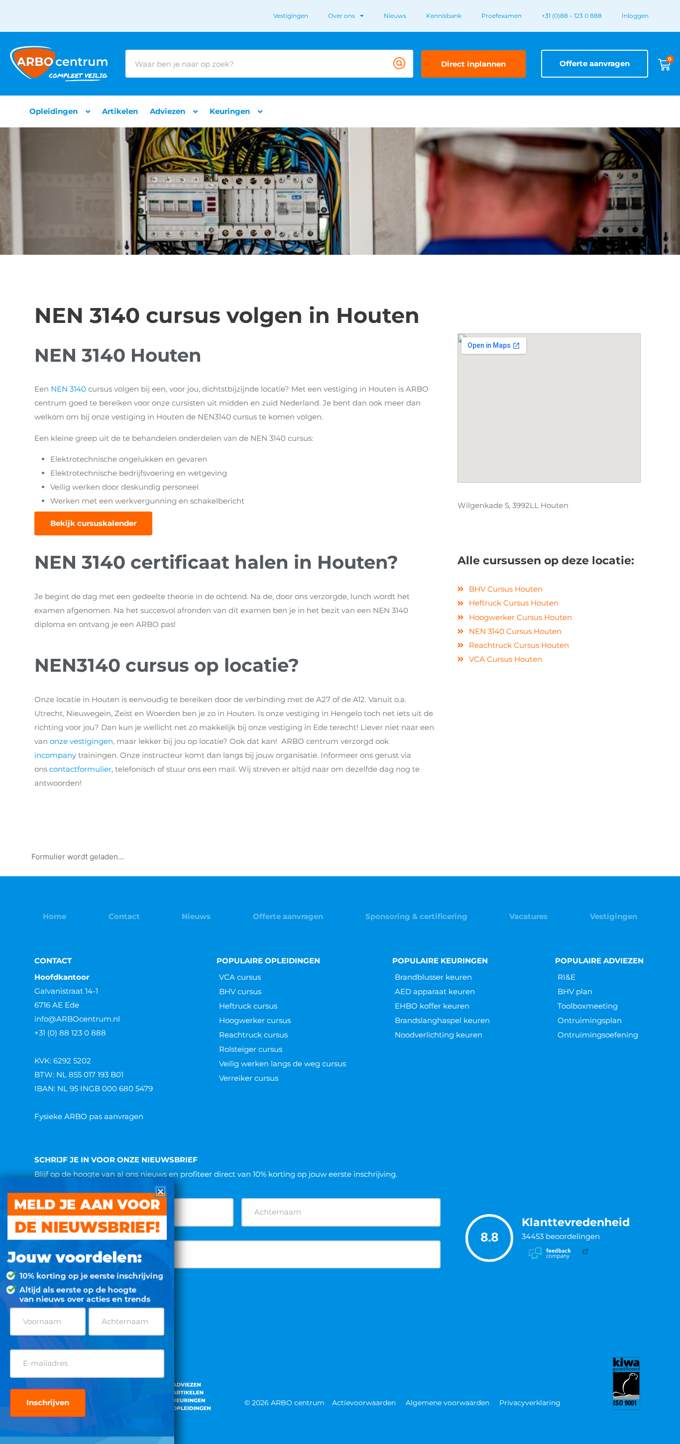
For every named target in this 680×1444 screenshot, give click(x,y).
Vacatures (528, 916)
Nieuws (395, 15)
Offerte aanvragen (288, 916)
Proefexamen (501, 15)
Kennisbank (443, 15)
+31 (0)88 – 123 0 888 (572, 15)
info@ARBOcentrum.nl (77, 1019)
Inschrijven (47, 1402)
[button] (160, 1191)
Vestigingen (290, 15)
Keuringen (230, 111)
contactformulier (80, 769)
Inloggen (635, 15)
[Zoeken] (399, 64)
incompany (55, 755)
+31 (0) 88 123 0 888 (70, 1032)
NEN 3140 (68, 389)
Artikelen (120, 111)
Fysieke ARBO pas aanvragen (88, 1116)
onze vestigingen (81, 741)
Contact (124, 916)
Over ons (341, 15)
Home (54, 916)
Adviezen (167, 111)
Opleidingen (53, 111)
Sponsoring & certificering (416, 916)
